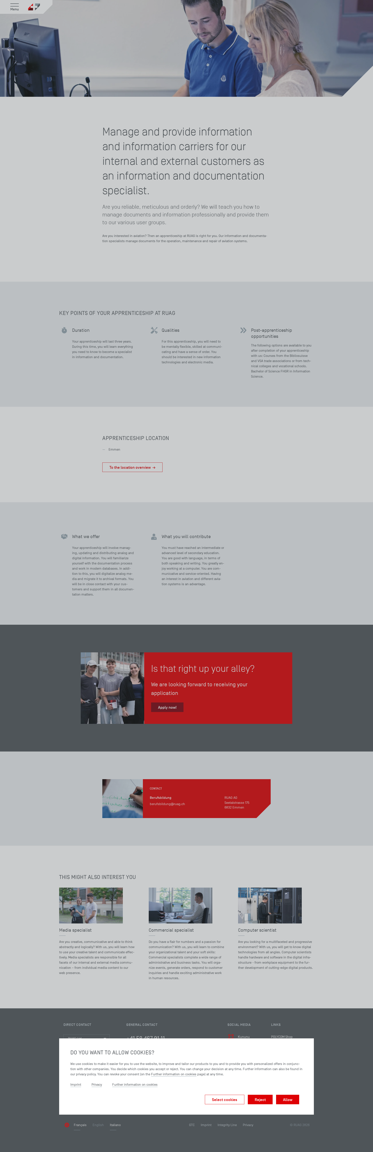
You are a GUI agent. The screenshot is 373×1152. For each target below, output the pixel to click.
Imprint (75, 1085)
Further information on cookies (173, 1074)
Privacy (97, 1085)
